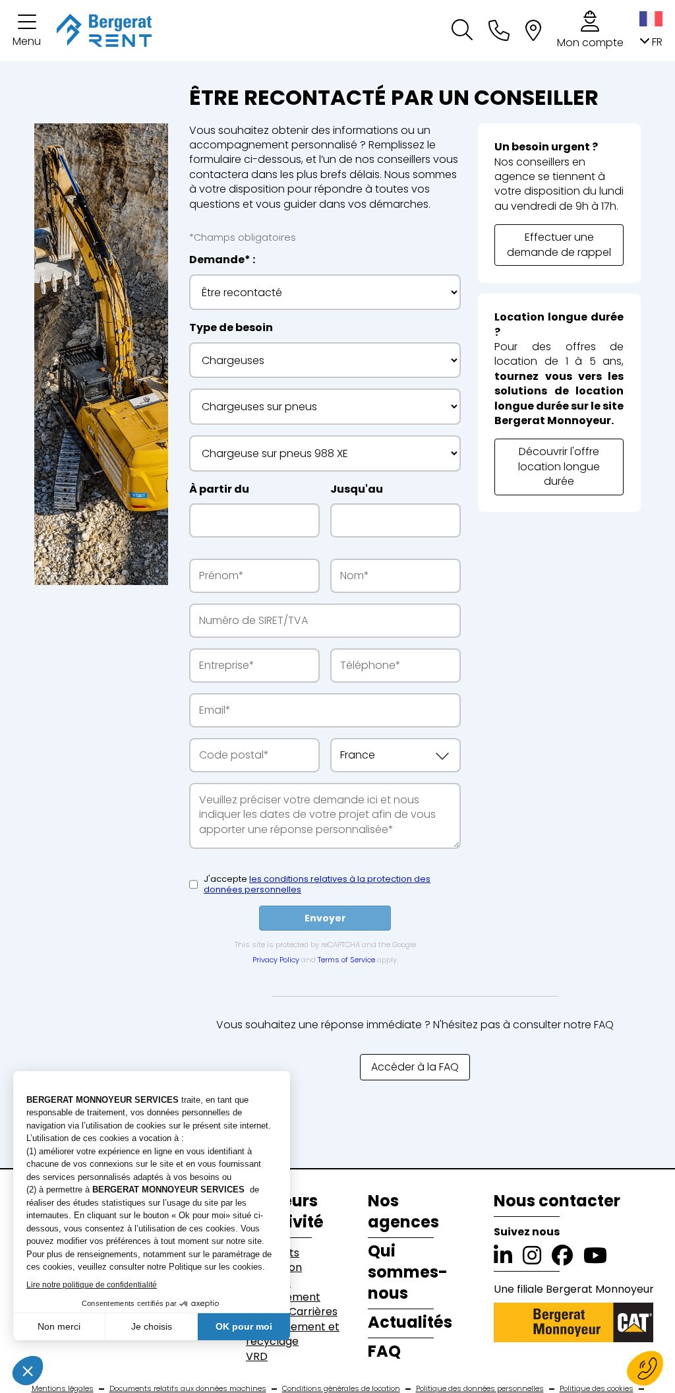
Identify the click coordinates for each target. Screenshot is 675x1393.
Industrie (268, 1283)
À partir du (219, 489)
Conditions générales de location (341, 1388)
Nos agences (403, 1212)
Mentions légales (63, 1388)
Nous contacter (557, 1201)
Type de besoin (231, 328)
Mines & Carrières (292, 1312)
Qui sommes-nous (408, 1272)
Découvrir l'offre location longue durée (559, 466)
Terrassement (283, 1297)
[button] (27, 30)
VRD (257, 1356)
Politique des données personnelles (480, 1388)
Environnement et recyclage (292, 1334)
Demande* (219, 260)
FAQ (384, 1351)
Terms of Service (346, 959)
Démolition (274, 1267)
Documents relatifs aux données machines (187, 1388)
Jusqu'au (356, 489)
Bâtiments (272, 1253)
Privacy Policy (275, 959)
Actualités (410, 1322)
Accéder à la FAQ (415, 1066)
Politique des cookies (596, 1388)
